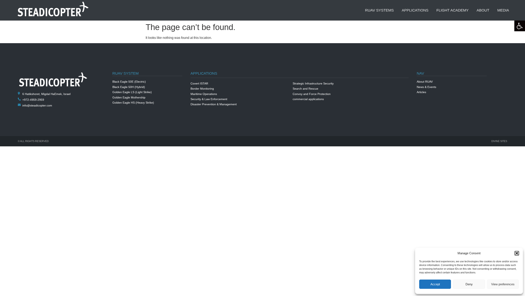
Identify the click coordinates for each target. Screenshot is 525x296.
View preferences (503, 284)
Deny (469, 284)
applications (415, 10)
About (483, 10)
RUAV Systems (379, 10)
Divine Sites (499, 141)
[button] (519, 26)
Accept (435, 284)
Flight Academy (452, 10)
